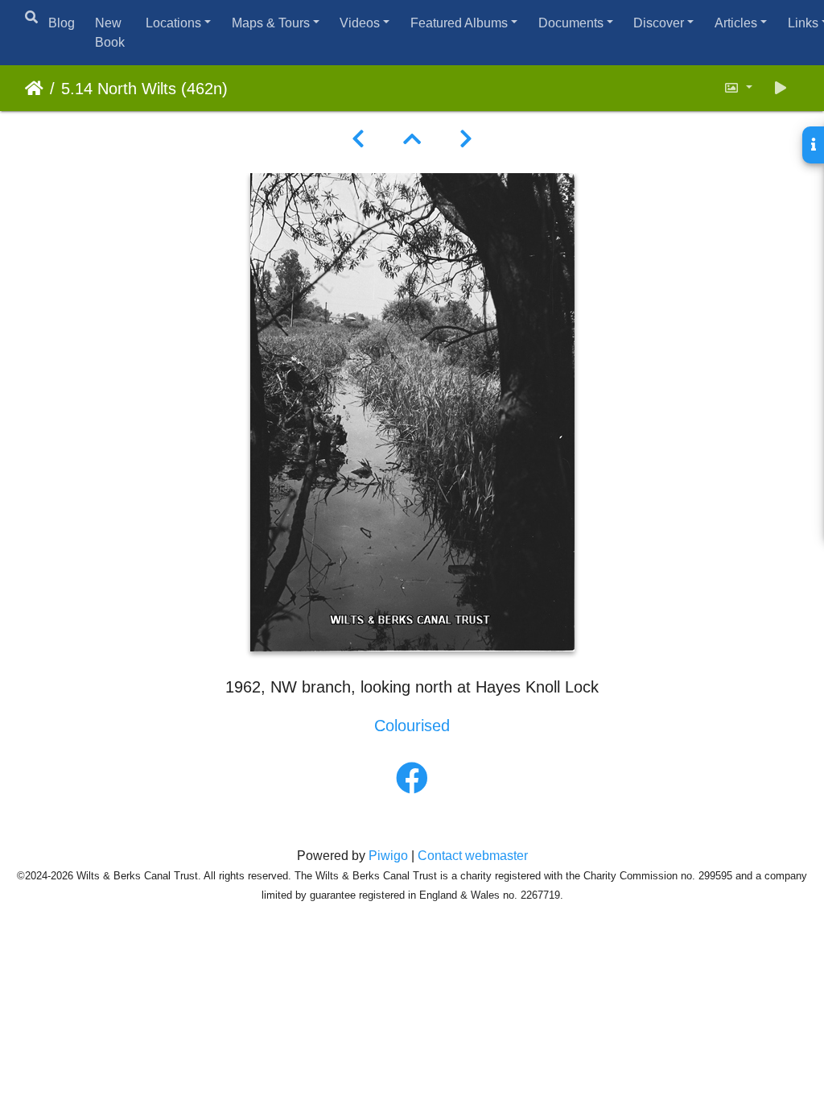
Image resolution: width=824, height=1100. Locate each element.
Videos (360, 23)
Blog (61, 23)
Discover (658, 23)
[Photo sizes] (738, 88)
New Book (110, 32)
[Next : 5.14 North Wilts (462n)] (466, 139)
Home (34, 89)
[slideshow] (780, 88)
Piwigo (388, 855)
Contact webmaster (473, 855)
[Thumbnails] (412, 139)
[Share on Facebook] (412, 778)
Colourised (412, 725)
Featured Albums (459, 23)
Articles (736, 23)
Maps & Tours (271, 23)
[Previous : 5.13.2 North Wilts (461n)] (358, 139)
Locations (173, 23)
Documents (571, 23)
